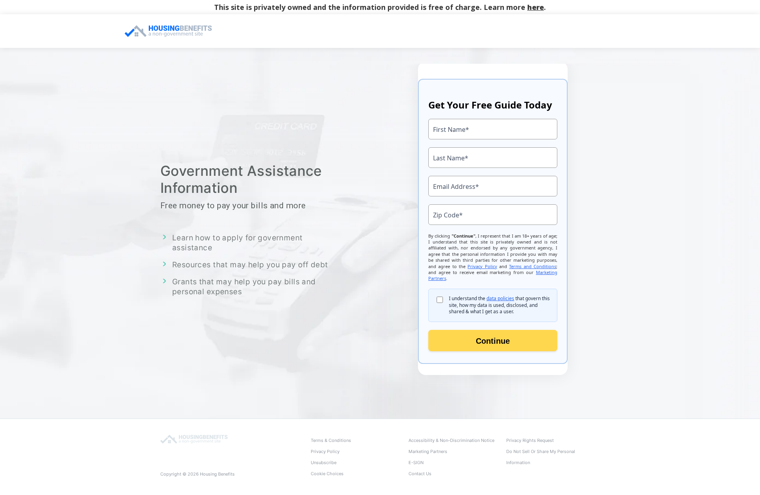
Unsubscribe (323, 462)
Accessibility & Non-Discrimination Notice (451, 440)
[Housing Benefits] (194, 439)
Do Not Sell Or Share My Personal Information (540, 457)
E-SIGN (416, 462)
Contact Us (419, 473)
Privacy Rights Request (530, 440)
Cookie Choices (327, 473)
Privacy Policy (325, 451)
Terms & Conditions (331, 440)
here (535, 7)
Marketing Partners (427, 451)
